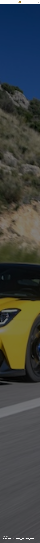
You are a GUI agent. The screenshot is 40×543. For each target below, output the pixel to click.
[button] (1, 2)
